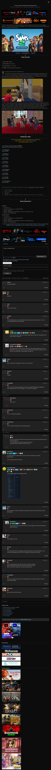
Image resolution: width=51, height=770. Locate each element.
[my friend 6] (11, 658)
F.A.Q (32, 142)
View (11, 674)
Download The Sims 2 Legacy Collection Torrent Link (12, 147)
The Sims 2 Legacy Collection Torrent (17, 225)
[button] (48, 2)
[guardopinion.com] (11, 646)
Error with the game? (7, 614)
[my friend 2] (11, 650)
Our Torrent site (6, 615)
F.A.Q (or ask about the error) (9, 608)
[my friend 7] (11, 663)
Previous (5, 243)
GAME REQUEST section (26, 619)
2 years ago (45, 292)
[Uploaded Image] (22, 486)
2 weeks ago (44, 282)
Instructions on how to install (35, 187)
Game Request (33, 140)
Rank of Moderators (7, 610)
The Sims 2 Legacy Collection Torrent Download (35, 225)
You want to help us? (7, 611)
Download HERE (5, 151)
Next (46, 243)
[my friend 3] (11, 654)
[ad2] (10, 745)
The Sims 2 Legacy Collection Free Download (11, 224)
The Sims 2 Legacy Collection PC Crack (29, 224)
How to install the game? (8, 612)
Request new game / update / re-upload (11, 607)
